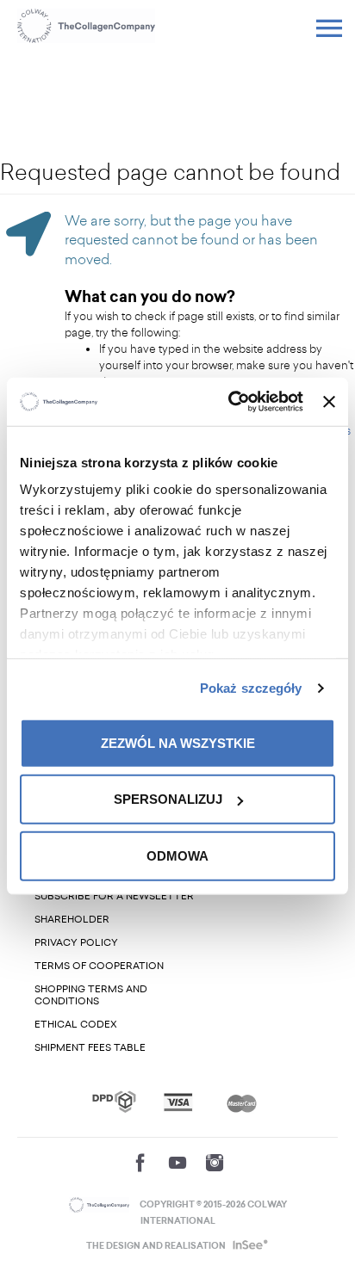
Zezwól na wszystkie (178, 742)
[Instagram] (214, 1162)
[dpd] (114, 1101)
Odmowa (177, 855)
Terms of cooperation (99, 966)
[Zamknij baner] (329, 402)
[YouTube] (177, 1162)
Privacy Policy (76, 942)
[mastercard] (242, 1102)
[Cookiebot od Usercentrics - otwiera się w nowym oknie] (230, 402)
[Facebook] (140, 1162)
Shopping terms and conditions (90, 995)
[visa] (178, 1102)
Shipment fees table (90, 1047)
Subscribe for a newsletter (114, 896)
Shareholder (71, 919)
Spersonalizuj (168, 799)
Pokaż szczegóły (251, 688)
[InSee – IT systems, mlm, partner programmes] (248, 1246)
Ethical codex (75, 1024)
